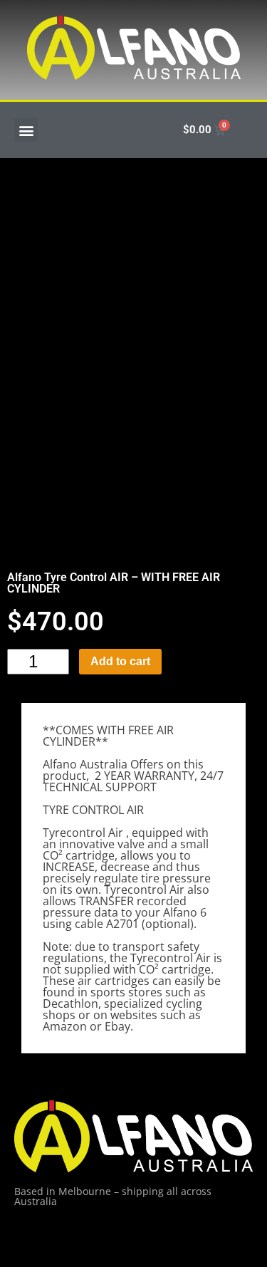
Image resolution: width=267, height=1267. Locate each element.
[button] (26, 130)
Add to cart (120, 661)
